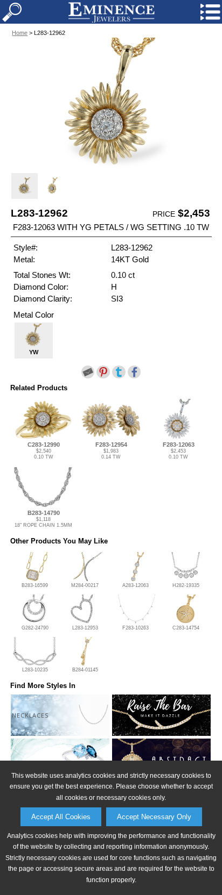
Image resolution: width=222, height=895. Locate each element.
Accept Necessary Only (154, 817)
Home (19, 33)
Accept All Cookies (61, 817)
